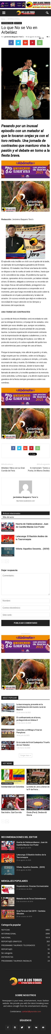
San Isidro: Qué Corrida (11, 812)
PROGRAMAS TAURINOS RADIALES (16, 961)
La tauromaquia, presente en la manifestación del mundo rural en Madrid (31, 707)
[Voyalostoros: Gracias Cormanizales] (7, 889)
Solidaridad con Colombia (12, 787)
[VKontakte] (36, 1027)
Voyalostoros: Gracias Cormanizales (32, 886)
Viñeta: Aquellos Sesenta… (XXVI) (32, 548)
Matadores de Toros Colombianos (31, 899)
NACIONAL (6, 937)
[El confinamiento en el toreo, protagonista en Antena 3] (7, 720)
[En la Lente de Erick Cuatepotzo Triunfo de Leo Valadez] (7, 745)
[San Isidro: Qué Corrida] (13, 802)
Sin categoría (6, 953)
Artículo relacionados (11, 513)
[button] (47, 12)
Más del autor (8, 517)
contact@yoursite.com (31, 1011)
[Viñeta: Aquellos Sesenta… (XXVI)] (7, 551)
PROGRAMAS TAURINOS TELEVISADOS (18, 945)
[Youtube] (43, 1027)
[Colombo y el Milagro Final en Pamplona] (7, 733)
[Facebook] (7, 1027)
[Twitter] (22, 1027)
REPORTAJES (6, 949)
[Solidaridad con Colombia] (13, 777)
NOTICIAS (18, 23)
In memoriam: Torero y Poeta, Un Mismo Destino (39, 469)
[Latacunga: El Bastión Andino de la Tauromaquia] (7, 539)
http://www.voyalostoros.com (25, 501)
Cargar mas (24, 755)
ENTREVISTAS (7, 957)
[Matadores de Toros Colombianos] (7, 901)
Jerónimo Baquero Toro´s (14, 37)
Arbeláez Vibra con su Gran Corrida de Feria (13, 469)
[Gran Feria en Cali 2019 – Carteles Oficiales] (7, 914)
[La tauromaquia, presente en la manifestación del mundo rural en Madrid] (7, 707)
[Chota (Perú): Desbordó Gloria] (38, 802)
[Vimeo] (29, 1027)
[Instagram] (15, 1027)
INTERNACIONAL (7, 23)
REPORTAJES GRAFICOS (11, 941)
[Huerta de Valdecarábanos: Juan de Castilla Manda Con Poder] (7, 526)
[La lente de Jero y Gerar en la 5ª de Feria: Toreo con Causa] (38, 777)
